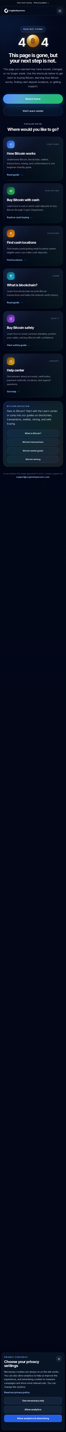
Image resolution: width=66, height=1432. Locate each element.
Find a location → (41, 3)
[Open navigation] (60, 10)
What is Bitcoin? (33, 433)
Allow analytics (33, 1409)
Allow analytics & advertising (33, 1418)
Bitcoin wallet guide (33, 450)
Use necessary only (33, 1400)
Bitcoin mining (33, 459)
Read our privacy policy (17, 1392)
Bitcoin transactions (33, 442)
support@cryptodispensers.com (32, 477)
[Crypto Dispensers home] (14, 10)
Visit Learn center (33, 110)
